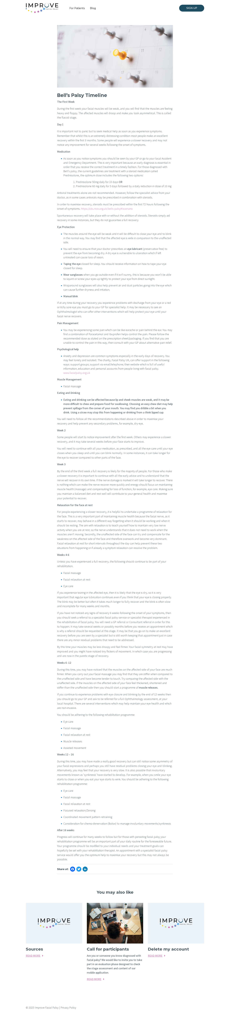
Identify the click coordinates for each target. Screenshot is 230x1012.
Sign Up (191, 8)
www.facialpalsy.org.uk (76, 373)
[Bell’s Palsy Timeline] (115, 56)
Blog (93, 8)
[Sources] (54, 923)
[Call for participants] (115, 923)
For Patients (77, 8)
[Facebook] (72, 869)
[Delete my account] (176, 923)
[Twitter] (79, 869)
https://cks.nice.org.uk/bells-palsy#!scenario (107, 208)
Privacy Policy (68, 1007)
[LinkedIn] (85, 869)
